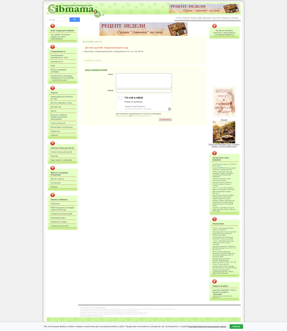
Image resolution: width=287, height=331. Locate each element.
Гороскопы (55, 204)
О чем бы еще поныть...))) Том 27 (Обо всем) (224, 165)
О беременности (58, 51)
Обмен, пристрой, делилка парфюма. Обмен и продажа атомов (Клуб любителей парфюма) (223, 174)
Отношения (56, 183)
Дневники (207, 18)
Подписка (226, 18)
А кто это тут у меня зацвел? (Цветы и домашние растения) (224, 188)
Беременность (57, 62)
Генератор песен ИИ (59, 226)
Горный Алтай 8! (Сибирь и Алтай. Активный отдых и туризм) (222, 184)
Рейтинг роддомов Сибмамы (58, 71)
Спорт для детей (58, 123)
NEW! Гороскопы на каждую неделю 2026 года (62, 209)
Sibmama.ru (101, 307)
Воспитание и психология (62, 127)
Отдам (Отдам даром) (221, 264)
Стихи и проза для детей (61, 152)
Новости (54, 135)
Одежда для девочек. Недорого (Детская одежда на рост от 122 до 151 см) (224, 247)
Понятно (236, 326)
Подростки (55, 131)
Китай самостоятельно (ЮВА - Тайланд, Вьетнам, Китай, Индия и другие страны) (224, 196)
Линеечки (216, 18)
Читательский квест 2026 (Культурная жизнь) (222, 179)
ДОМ (199, 18)
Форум (193, 18)
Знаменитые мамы (59, 222)
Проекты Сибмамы (59, 200)
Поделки (54, 156)
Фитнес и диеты (57, 179)
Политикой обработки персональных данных (207, 326)
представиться (122, 116)
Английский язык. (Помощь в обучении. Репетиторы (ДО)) (223, 238)
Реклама (234, 18)
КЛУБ (178, 18)
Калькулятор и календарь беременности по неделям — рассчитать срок (62, 78)
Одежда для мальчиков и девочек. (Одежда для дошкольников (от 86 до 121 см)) (224, 260)
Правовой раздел (58, 218)
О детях (54, 93)
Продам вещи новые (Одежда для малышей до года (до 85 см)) (224, 267)
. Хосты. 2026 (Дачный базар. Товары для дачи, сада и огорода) (223, 242)
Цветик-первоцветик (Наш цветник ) (222, 192)
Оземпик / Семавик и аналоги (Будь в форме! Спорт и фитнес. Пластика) (224, 209)
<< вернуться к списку (92, 60)
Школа (53, 111)
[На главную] (101, 15)
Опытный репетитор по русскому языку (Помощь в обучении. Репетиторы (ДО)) (224, 233)
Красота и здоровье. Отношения (60, 174)
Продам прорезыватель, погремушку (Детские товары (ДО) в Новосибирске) (223, 271)
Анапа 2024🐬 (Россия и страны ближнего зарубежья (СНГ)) (224, 168)
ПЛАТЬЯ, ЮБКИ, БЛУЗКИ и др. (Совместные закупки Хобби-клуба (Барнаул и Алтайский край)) (224, 203)
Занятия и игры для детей (62, 148)
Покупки (185, 18)
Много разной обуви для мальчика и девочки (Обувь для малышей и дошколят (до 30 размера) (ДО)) (224, 254)
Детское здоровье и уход (61, 103)
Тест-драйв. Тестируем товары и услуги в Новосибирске (60, 37)
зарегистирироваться (142, 116)
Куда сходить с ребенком (61, 160)
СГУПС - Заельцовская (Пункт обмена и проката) (223, 229)
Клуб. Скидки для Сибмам (62, 31)
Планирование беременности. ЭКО (59, 56)
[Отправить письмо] (103, 15)
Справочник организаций (61, 214)
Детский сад (56, 107)
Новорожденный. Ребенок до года (62, 98)
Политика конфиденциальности (91, 315)
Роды (53, 66)
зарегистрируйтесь (226, 35)
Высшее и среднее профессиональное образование (59, 117)
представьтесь (229, 33)
